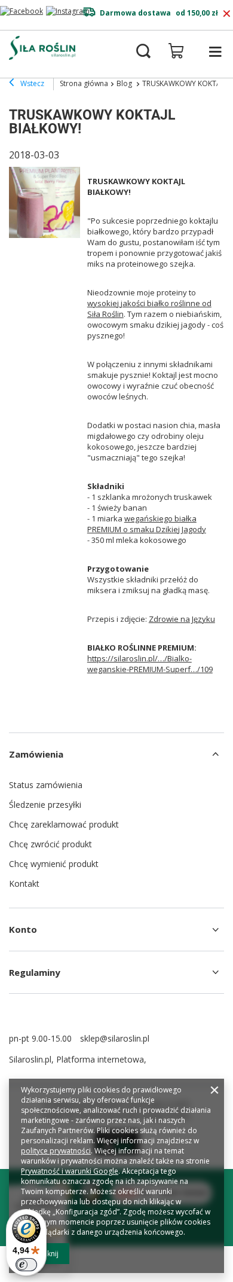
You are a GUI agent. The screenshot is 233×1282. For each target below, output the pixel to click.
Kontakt (24, 883)
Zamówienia (36, 754)
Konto (23, 929)
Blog (125, 83)
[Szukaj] (143, 51)
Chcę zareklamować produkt (64, 824)
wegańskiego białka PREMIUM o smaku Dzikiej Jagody (146, 524)
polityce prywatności (56, 1151)
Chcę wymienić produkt (54, 863)
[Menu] (215, 51)
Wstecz (31, 83)
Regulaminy (34, 972)
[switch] (26, 1264)
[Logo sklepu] (42, 48)
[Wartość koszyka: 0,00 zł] (176, 51)
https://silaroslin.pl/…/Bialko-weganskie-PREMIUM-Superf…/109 (150, 663)
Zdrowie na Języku (182, 618)
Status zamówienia (45, 784)
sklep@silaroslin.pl (114, 1038)
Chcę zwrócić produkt (50, 844)
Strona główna (84, 83)
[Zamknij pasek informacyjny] (226, 13)
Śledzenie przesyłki (45, 804)
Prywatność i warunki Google (69, 1171)
